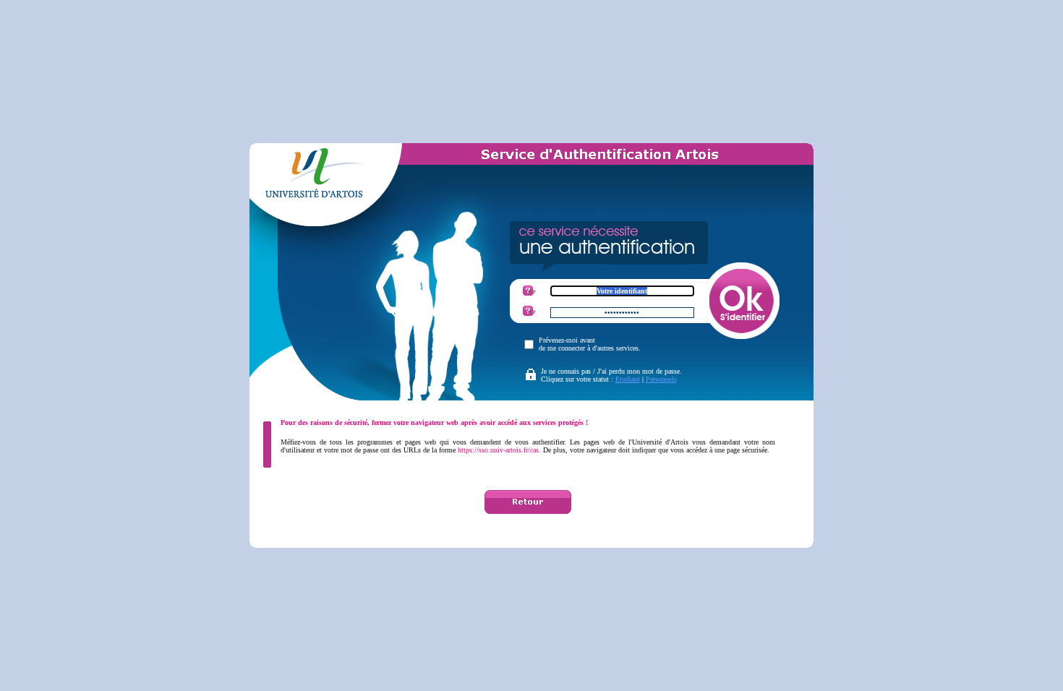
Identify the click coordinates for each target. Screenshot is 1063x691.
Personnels (661, 379)
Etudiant (627, 379)
